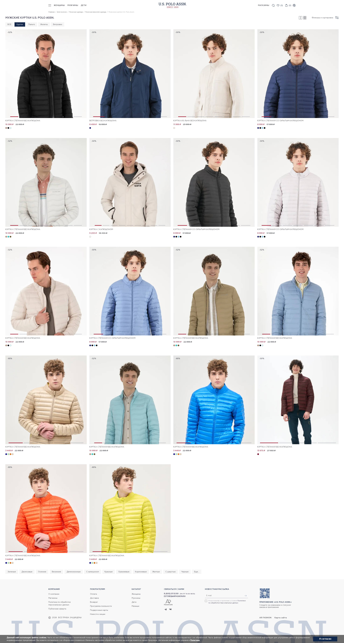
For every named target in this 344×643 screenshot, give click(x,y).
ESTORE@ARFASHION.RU (175, 596)
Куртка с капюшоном (101, 229)
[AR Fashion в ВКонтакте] (170, 610)
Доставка (94, 598)
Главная (51, 12)
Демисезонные (74, 572)
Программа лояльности (101, 606)
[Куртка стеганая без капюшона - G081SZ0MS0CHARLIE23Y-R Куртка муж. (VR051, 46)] (46, 508)
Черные (185, 572)
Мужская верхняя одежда (95, 12)
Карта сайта (281, 618)
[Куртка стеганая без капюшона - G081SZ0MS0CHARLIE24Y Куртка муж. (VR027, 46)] (214, 291)
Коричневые (141, 572)
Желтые (156, 572)
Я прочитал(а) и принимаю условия (227, 602)
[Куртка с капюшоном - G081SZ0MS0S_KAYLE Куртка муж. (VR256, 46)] (130, 182)
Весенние (56, 572)
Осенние (42, 572)
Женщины (59, 5)
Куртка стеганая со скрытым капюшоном (280, 121)
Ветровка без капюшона (103, 121)
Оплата (93, 594)
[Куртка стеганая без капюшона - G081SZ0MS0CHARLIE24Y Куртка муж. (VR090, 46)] (130, 400)
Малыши (135, 606)
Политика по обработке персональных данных (59, 603)
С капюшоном (92, 572)
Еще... (196, 572)
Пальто (31, 24)
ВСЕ (9, 24)
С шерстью (170, 572)
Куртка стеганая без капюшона (22, 121)
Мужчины (72, 5)
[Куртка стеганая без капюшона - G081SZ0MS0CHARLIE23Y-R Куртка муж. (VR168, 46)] (130, 508)
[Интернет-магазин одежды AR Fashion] (172, 5)
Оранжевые (123, 572)
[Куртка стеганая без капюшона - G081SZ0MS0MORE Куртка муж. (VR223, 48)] (298, 400)
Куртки (20, 24)
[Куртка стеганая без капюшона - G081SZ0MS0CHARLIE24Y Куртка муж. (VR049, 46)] (46, 182)
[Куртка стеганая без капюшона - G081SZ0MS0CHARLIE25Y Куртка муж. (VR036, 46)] (298, 291)
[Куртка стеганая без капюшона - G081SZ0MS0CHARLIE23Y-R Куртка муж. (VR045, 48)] (214, 400)
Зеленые (12, 572)
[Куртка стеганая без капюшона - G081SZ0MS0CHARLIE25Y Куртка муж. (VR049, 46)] (46, 291)
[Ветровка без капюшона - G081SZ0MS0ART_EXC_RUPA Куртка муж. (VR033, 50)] (130, 73)
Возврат (94, 602)
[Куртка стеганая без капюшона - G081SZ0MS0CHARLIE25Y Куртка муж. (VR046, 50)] (46, 73)
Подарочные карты (99, 610)
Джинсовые (27, 572)
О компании (53, 594)
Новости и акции (97, 614)
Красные (109, 572)
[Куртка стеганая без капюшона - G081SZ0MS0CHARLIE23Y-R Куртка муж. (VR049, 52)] (46, 400)
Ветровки (57, 24)
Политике (195, 640)
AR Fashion (265, 618)
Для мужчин (62, 12)
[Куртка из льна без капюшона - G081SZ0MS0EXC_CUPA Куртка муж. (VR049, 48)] (214, 73)
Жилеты (44, 24)
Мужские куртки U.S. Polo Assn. (121, 12)
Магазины (52, 598)
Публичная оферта (57, 609)
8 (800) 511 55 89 (171, 594)
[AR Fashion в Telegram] (165, 610)
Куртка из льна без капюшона (190, 121)
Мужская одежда (76, 12)
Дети (83, 5)
